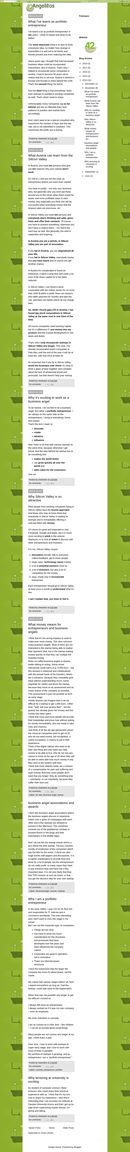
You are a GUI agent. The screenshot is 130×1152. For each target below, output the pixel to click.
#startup (61, 891)
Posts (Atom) (47, 1133)
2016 (85, 72)
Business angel (49, 795)
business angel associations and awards (91, 145)
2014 (85, 76)
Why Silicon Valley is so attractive (90, 122)
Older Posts (68, 1128)
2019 (85, 63)
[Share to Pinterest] (53, 142)
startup (60, 795)
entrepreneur (49, 1070)
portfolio (58, 1070)
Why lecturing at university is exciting (92, 164)
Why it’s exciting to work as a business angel (48, 399)
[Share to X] (50, 142)
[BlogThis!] (48, 142)
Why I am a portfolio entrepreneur (42, 900)
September (90, 172)
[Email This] (46, 142)
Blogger (77, 1147)
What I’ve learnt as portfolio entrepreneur (91, 94)
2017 (85, 68)
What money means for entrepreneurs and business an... (91, 133)
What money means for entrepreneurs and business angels (48, 628)
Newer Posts (35, 1128)
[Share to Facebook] (51, 142)
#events (53, 891)
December (90, 84)
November (90, 88)
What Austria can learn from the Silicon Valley (92, 103)
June (87, 176)
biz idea (39, 795)
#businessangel (42, 891)
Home (52, 1128)
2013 (85, 80)
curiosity (39, 1070)
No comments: (35, 142)
